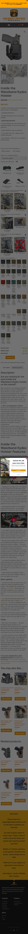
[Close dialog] (26, 458)
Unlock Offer (18, 470)
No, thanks (18, 474)
